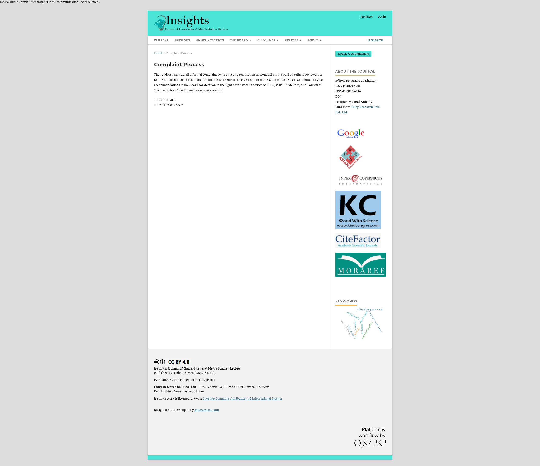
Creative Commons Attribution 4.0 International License (242, 398)
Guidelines (266, 40)
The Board (239, 40)
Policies (292, 40)
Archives (182, 40)
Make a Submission (353, 54)
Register (367, 16)
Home (158, 53)
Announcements (210, 40)
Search (376, 40)
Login (382, 16)
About (313, 40)
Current (161, 40)
